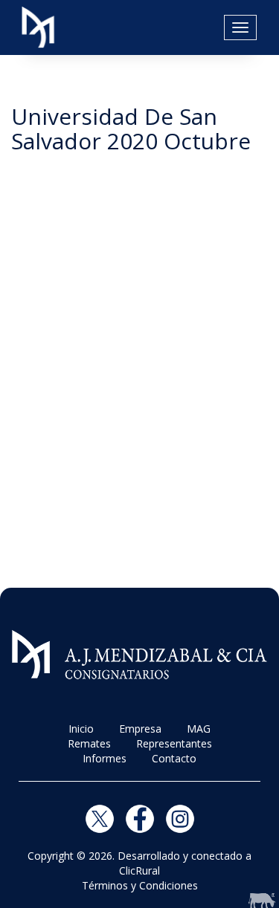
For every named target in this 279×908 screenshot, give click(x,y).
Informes (104, 758)
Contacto (174, 758)
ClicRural (139, 870)
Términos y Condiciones (140, 885)
